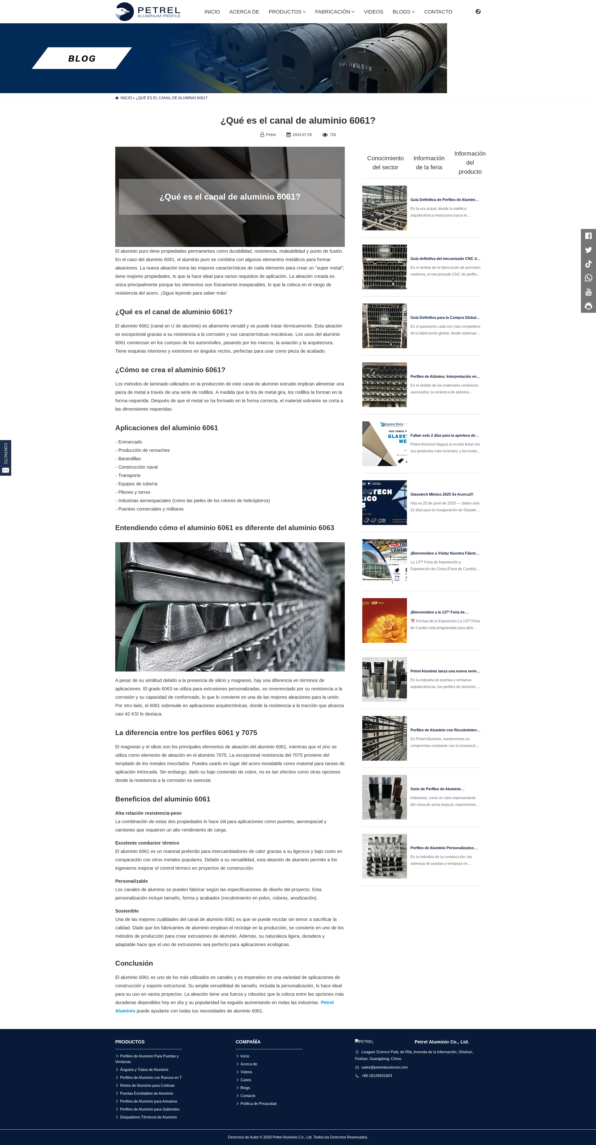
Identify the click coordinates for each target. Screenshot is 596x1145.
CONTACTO (438, 12)
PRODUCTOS (285, 12)
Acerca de (246, 1064)
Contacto (245, 1096)
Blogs (243, 1088)
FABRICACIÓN (332, 12)
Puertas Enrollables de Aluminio (144, 1093)
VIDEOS (373, 12)
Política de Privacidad (256, 1104)
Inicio (242, 1056)
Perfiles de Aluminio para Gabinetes (147, 1109)
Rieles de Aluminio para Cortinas (145, 1085)
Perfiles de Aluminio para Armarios (146, 1101)
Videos (244, 1072)
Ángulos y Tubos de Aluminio (141, 1070)
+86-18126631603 (377, 1076)
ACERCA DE (244, 12)
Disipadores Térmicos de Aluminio (146, 1117)
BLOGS (401, 12)
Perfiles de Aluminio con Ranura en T (148, 1078)
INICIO (212, 12)
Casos (243, 1080)
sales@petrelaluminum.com (385, 1067)
